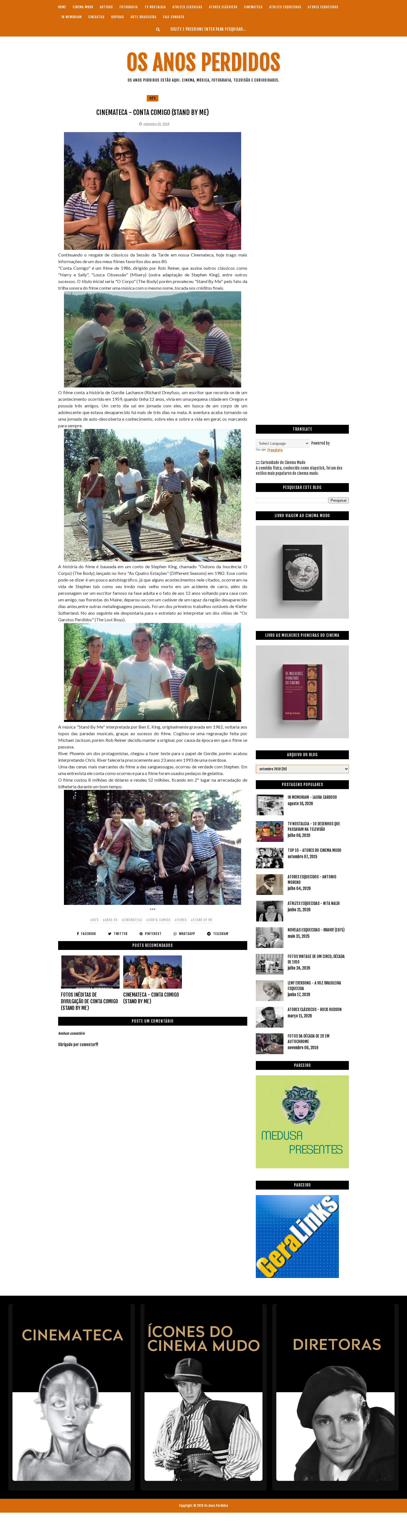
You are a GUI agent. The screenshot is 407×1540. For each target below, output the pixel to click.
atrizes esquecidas (285, 7)
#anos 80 (110, 920)
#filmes (180, 920)
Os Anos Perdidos (203, 62)
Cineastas (96, 17)
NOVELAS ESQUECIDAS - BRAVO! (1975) (316, 930)
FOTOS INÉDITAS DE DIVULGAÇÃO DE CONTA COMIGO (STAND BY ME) (89, 1001)
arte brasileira (143, 17)
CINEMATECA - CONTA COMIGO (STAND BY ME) (151, 998)
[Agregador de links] (297, 1276)
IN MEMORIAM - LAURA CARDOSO (312, 797)
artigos (106, 7)
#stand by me (202, 920)
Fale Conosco (173, 17)
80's (153, 98)
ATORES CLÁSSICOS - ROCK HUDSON (315, 1009)
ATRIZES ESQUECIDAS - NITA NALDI (314, 903)
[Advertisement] (302, 133)
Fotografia (129, 7)
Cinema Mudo (83, 7)
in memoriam (71, 17)
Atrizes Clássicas (187, 7)
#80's (94, 920)
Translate (275, 450)
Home (62, 7)
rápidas (117, 17)
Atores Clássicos (223, 7)
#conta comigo (158, 920)
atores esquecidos (323, 7)
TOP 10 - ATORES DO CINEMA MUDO (314, 850)
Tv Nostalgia (155, 7)
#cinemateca (132, 920)
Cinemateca (253, 7)
